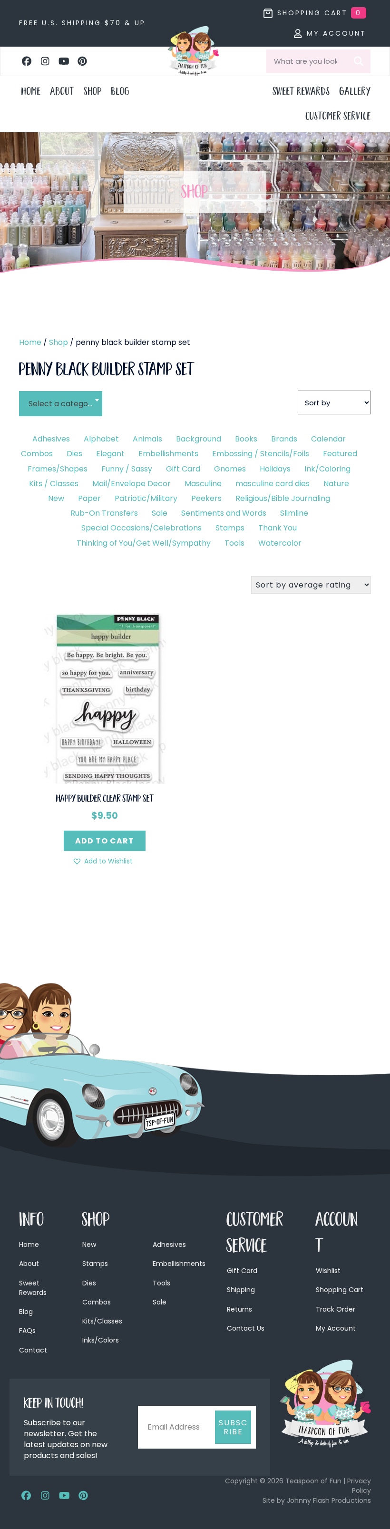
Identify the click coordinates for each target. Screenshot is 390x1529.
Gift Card (183, 468)
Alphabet (101, 438)
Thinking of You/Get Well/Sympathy (144, 543)
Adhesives (51, 438)
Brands (284, 438)
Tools (234, 543)
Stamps (229, 527)
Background (198, 438)
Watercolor (280, 543)
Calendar (328, 438)
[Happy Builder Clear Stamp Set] (104, 697)
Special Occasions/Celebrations (141, 527)
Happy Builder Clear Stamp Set (105, 799)
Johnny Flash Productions (329, 1500)
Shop (58, 342)
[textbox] (60, 403)
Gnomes (230, 468)
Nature (336, 483)
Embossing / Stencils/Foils (260, 453)
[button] (27, 61)
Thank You (277, 527)
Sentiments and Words (223, 513)
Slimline (294, 513)
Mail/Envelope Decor (131, 483)
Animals (147, 438)
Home (30, 342)
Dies (74, 453)
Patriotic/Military (146, 498)
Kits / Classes (53, 483)
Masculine (203, 483)
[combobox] (60, 397)
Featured (340, 453)
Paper (89, 498)
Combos (37, 453)
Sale (159, 513)
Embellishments (168, 453)
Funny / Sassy (126, 468)
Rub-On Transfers (104, 513)
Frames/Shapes (58, 468)
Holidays (275, 468)
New (56, 498)
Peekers (206, 498)
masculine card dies (272, 483)
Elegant (110, 453)
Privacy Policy (359, 1485)
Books (246, 438)
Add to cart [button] (104, 840)
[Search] (358, 61)
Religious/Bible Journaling (282, 498)
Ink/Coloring (327, 468)
